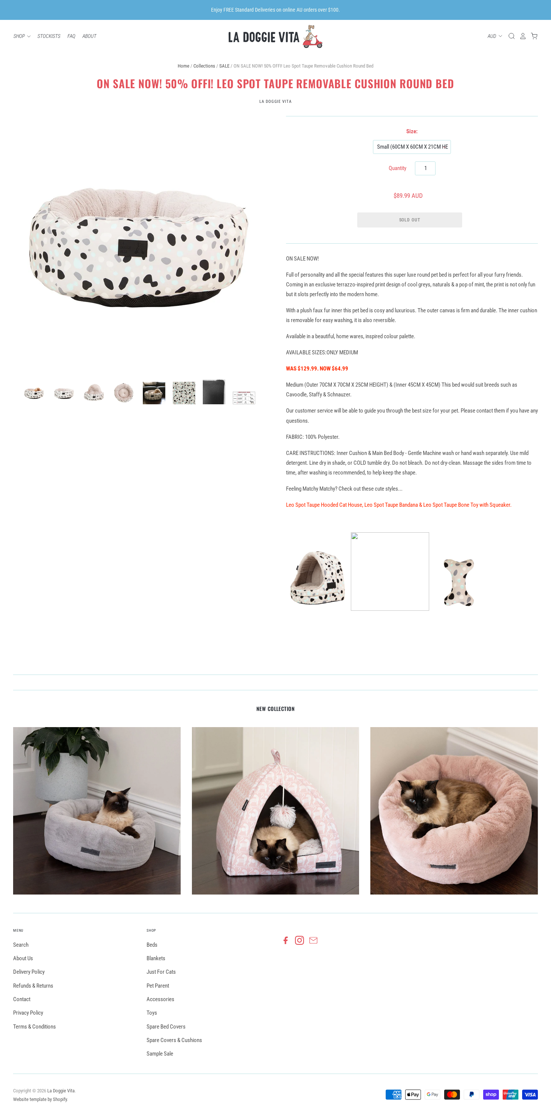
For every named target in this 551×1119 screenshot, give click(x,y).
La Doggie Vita (275, 101)
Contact (21, 999)
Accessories (160, 999)
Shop (19, 36)
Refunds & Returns (33, 985)
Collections (204, 66)
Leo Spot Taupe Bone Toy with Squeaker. (467, 505)
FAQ (71, 36)
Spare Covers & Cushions (174, 1040)
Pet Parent (158, 985)
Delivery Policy (29, 971)
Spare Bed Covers (166, 1026)
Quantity (397, 168)
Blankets (156, 958)
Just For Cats (161, 971)
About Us (23, 958)
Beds (152, 944)
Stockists (48, 36)
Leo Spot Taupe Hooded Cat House (324, 505)
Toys (152, 1012)
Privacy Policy (28, 1012)
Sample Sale (160, 1053)
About (89, 36)
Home (183, 66)
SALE (224, 66)
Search (20, 944)
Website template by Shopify (40, 1099)
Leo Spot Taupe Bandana (391, 505)
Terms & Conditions (34, 1026)
